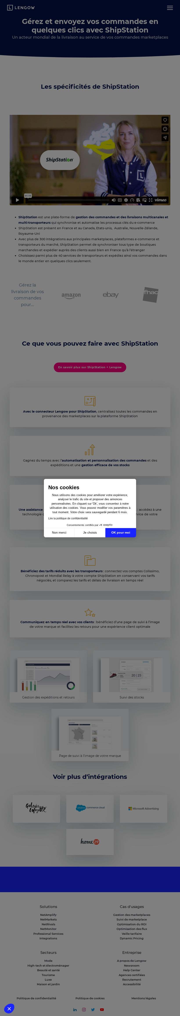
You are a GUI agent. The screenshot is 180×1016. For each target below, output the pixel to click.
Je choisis (90, 532)
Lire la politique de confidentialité (68, 518)
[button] (9, 1008)
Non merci (59, 532)
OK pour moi (120, 532)
